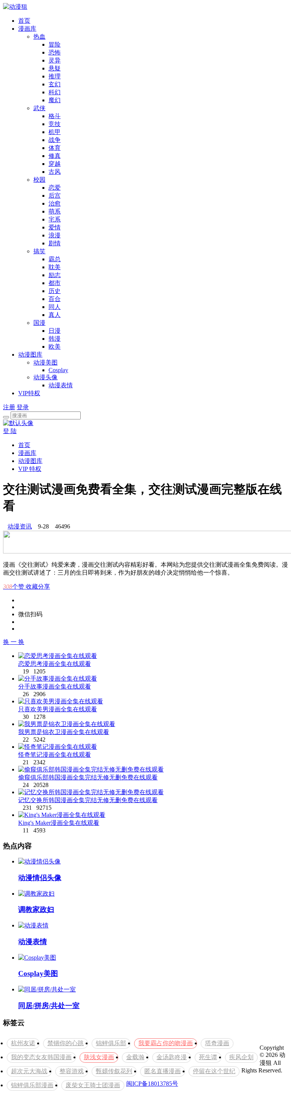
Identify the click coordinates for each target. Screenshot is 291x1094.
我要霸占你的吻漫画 (165, 1043)
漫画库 (27, 28)
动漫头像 (45, 377)
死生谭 (208, 1057)
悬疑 (54, 68)
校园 (39, 179)
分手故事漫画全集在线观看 (54, 686)
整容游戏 (71, 1071)
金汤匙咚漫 (171, 1057)
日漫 (54, 330)
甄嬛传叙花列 (114, 1071)
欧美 (54, 346)
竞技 (54, 124)
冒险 (54, 44)
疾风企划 (241, 1057)
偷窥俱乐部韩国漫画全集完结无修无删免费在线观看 (88, 777)
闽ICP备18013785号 (152, 1083)
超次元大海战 (29, 1071)
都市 (54, 283)
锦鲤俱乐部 (111, 1043)
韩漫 (54, 338)
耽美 (54, 267)
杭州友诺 (23, 1043)
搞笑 (39, 251)
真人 (54, 315)
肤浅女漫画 (99, 1057)
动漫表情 (60, 385)
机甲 (54, 132)
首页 (24, 20)
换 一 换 (13, 642)
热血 (39, 36)
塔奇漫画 (217, 1043)
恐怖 (54, 52)
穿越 (54, 164)
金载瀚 (135, 1057)
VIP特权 (29, 393)
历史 (54, 291)
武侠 (39, 108)
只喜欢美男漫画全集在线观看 (57, 709)
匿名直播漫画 (162, 1071)
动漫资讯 (20, 526)
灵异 (54, 60)
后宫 (54, 195)
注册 (9, 407)
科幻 (54, 92)
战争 (54, 140)
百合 (54, 299)
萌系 (54, 211)
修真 (54, 156)
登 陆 (10, 431)
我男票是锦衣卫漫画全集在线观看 (63, 732)
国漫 (39, 322)
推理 (54, 76)
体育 (54, 148)
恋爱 (54, 187)
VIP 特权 (29, 469)
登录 (23, 407)
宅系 (54, 219)
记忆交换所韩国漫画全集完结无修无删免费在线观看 (88, 800)
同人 (54, 307)
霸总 (54, 259)
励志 (54, 275)
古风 (54, 171)
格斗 (54, 116)
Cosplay (58, 370)
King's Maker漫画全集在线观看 (58, 823)
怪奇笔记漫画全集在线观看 (54, 754)
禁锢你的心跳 (65, 1043)
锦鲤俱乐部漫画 (32, 1085)
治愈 (54, 203)
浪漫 (54, 235)
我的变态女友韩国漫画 (41, 1057)
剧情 (54, 243)
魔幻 (54, 100)
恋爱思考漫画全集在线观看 (54, 664)
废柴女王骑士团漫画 (93, 1085)
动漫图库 (30, 354)
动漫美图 (45, 362)
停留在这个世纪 (214, 1071)
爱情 (54, 227)
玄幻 (54, 84)
